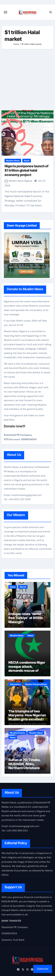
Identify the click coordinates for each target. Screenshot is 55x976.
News (26, 160)
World (23, 587)
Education (15, 684)
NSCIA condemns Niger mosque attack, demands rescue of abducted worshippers (26, 668)
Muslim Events (17, 732)
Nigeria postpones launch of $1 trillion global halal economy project (26, 170)
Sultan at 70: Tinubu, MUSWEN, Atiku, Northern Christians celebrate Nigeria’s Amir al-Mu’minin (24, 768)
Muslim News (13, 160)
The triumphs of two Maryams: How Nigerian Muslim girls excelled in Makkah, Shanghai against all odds (27, 719)
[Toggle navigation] (5, 12)
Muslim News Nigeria (21, 180)
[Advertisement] (27, 79)
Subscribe (42, 968)
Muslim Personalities (36, 684)
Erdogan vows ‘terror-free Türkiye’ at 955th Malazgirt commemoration (25, 620)
